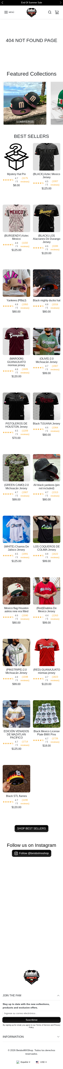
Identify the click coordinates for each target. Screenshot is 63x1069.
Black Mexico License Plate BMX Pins (47, 733)
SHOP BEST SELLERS (31, 828)
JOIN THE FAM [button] (12, 995)
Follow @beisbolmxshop (34, 853)
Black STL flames (16, 796)
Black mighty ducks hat (46, 300)
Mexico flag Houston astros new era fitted (16, 610)
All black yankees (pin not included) (46, 487)
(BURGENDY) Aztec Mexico (16, 237)
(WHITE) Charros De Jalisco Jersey (16, 548)
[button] (9, 12)
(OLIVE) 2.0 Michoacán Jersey (46, 361)
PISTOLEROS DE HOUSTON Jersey (16, 425)
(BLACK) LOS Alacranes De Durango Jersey (46, 239)
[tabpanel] (31, 487)
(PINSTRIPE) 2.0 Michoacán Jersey (16, 672)
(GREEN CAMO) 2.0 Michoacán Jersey (16, 487)
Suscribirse (31, 1020)
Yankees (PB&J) (16, 300)
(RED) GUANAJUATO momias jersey (46, 672)
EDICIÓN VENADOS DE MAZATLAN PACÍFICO (16, 734)
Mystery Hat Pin (16, 174)
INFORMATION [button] (13, 1037)
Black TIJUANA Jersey (46, 423)
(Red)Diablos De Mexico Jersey (46, 610)
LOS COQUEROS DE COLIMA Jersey (46, 548)
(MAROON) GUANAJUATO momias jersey (16, 362)
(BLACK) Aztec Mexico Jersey (46, 176)
